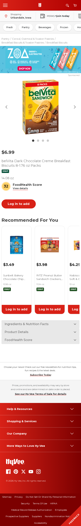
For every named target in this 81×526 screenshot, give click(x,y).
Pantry (26, 27)
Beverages (45, 27)
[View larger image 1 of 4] (41, 107)
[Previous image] (6, 107)
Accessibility (40, 522)
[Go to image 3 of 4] (42, 140)
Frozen (64, 27)
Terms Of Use (40, 503)
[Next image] (75, 107)
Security (25, 503)
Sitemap (6, 496)
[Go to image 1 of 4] (33, 140)
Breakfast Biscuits (57, 42)
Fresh (9, 27)
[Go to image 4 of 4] (47, 140)
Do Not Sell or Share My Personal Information (51, 496)
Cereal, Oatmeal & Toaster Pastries (33, 38)
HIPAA (53, 503)
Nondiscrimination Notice (58, 516)
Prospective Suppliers (17, 516)
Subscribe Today (40, 374)
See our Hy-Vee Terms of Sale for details (40, 394)
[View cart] (75, 5)
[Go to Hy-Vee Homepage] (41, 5)
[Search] (67, 5)
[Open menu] (5, 5)
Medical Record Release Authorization (31, 509)
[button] (20, 188)
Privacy (19, 496)
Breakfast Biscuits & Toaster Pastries (23, 42)
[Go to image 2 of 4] (38, 140)
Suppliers (37, 516)
